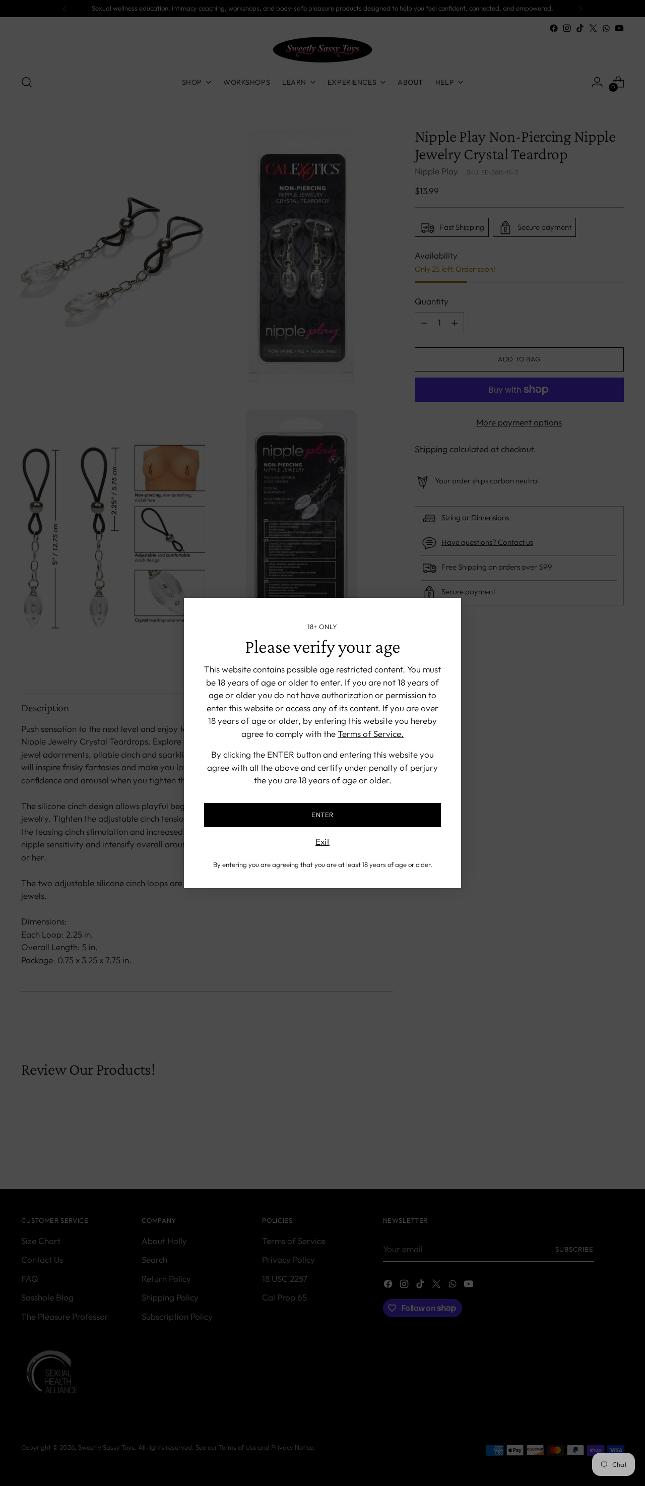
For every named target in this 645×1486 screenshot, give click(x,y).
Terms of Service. (371, 733)
